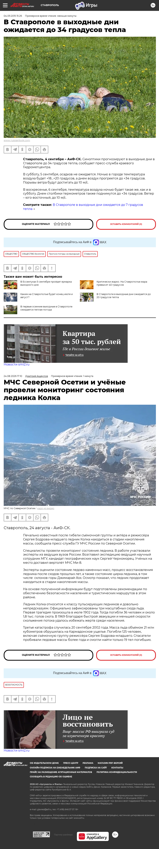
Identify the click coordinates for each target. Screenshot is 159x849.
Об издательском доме (44, 763)
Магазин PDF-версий (110, 763)
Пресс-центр (70, 763)
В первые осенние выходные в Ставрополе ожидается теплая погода (46, 308)
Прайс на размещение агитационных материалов (61, 772)
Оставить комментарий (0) (126, 224)
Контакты (117, 767)
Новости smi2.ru (16, 364)
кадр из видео (45, 508)
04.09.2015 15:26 (13, 15)
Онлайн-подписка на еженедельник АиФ (55, 767)
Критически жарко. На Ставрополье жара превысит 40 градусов (122, 283)
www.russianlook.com (17, 140)
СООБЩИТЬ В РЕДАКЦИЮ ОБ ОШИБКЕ (51, 776)
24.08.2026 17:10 (13, 376)
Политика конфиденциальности (117, 772)
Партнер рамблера (63, 834)
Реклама (88, 763)
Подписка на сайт (96, 767)
